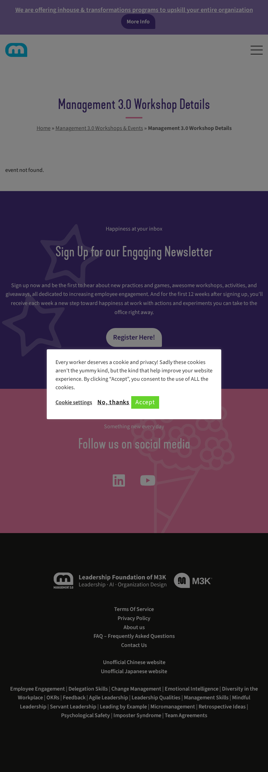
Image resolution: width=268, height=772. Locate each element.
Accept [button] (145, 402)
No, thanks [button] (113, 402)
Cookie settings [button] (73, 402)
